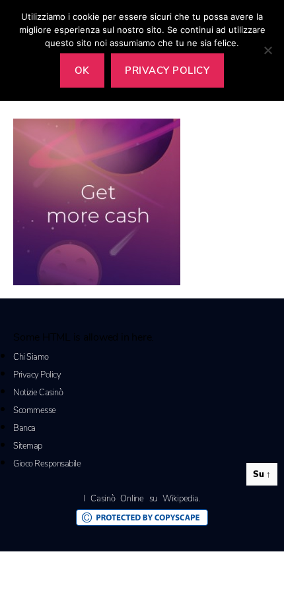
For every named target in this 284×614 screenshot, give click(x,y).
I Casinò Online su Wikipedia (140, 499)
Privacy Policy (37, 375)
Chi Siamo (31, 357)
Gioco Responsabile (47, 464)
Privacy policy (167, 70)
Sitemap (27, 446)
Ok (82, 70)
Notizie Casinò (38, 393)
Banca (24, 428)
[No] (267, 50)
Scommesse (34, 410)
